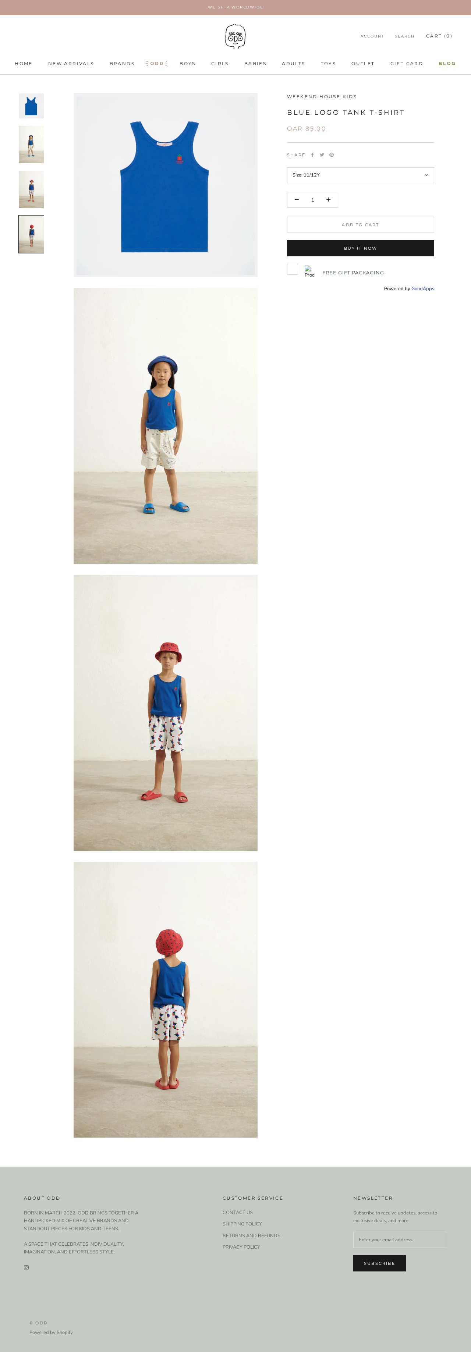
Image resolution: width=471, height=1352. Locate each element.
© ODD (38, 1323)
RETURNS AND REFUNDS (251, 1235)
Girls (220, 63)
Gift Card (407, 63)
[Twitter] (322, 155)
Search (405, 36)
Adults (293, 63)
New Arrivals (71, 63)
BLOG (447, 63)
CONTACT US (238, 1212)
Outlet (363, 63)
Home (24, 63)
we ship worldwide (235, 7)
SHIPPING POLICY (242, 1224)
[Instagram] (26, 1267)
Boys (188, 63)
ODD (157, 63)
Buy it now (361, 248)
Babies (255, 63)
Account (373, 36)
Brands (122, 63)
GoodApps (422, 288)
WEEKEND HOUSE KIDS (322, 96)
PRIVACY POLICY (241, 1247)
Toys (328, 63)
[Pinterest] (331, 155)
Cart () (439, 36)
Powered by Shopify (51, 1332)
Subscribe (379, 1263)
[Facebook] (312, 155)
